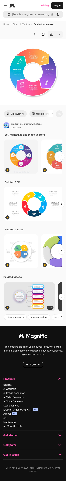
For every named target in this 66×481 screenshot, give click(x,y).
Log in (57, 5)
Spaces (7, 384)
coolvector (16, 127)
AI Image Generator (14, 393)
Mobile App (9, 422)
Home (6, 24)
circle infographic (15, 317)
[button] (33, 364)
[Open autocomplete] (7, 14)
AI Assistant (9, 388)
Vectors (26, 24)
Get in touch (11, 454)
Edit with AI (17, 113)
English (33, 364)
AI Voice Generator (13, 401)
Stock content (11, 405)
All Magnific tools (12, 426)
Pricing (45, 5)
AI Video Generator (13, 397)
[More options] (34, 34)
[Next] (52, 113)
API (5, 418)
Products (9, 379)
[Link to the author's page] (6, 125)
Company (9, 445)
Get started (10, 435)
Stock (16, 24)
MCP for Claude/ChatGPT (20, 409)
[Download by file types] (59, 34)
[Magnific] (33, 336)
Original (21, 45)
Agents (10, 413)
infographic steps (39, 317)
